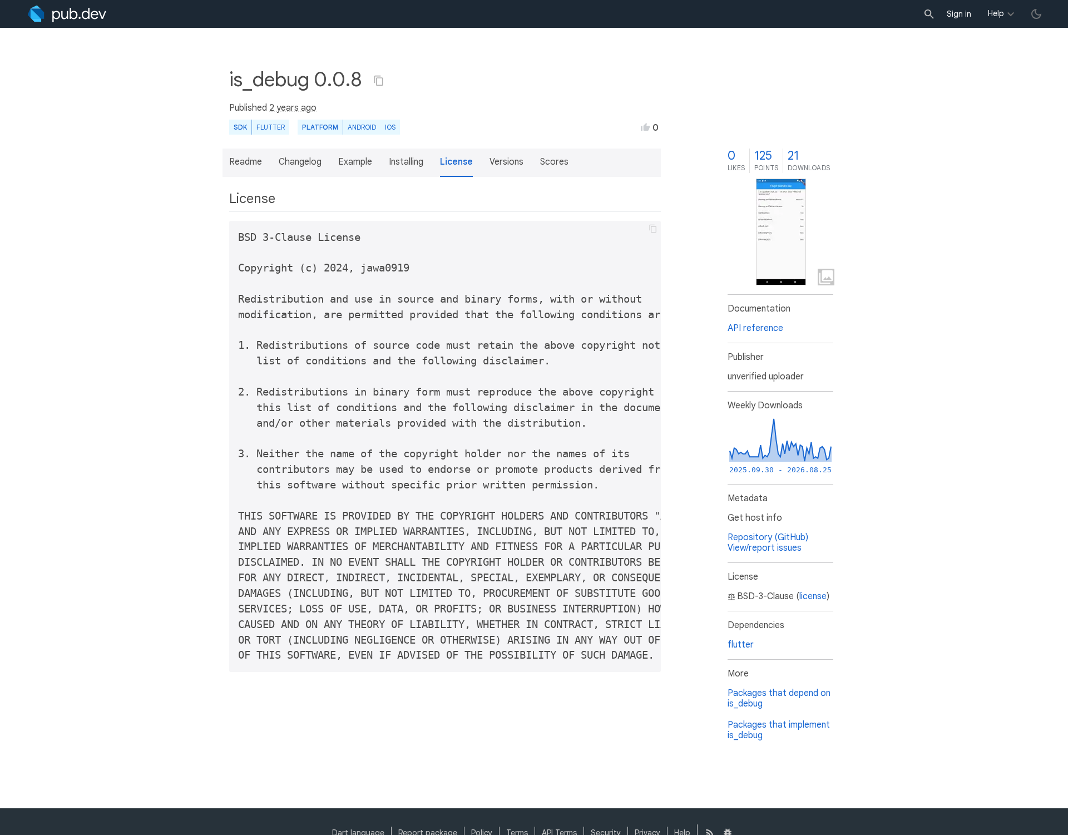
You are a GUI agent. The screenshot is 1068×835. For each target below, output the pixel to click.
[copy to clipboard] (653, 228)
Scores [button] (554, 161)
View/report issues (765, 548)
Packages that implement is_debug (779, 730)
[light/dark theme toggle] (1036, 14)
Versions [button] (506, 161)
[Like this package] (645, 126)
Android (362, 127)
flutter (741, 644)
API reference (755, 328)
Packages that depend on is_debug (779, 698)
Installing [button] (406, 161)
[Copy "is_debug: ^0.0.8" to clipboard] (378, 80)
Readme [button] (245, 161)
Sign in (959, 14)
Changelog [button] (300, 161)
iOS (390, 127)
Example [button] (355, 161)
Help (996, 13)
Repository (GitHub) (768, 537)
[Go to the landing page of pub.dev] (67, 14)
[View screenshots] (781, 232)
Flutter (270, 127)
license (813, 596)
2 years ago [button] (293, 107)
